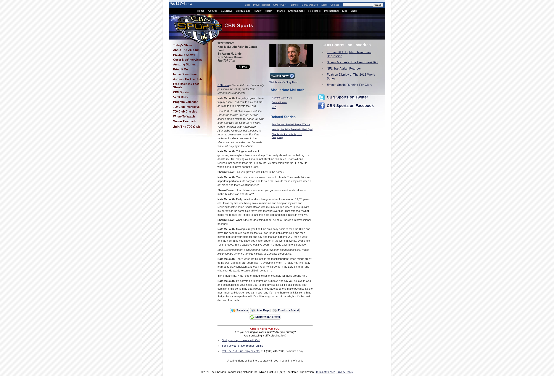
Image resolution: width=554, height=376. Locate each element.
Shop (354, 11)
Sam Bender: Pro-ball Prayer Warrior (291, 124)
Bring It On (180, 69)
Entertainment (296, 11)
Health (268, 11)
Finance (280, 11)
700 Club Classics (185, 111)
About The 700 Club (186, 50)
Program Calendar (185, 101)
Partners (294, 4)
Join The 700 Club (186, 127)
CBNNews (226, 11)
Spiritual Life (243, 11)
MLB (274, 107)
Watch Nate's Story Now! (283, 82)
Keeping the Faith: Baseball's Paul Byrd (292, 129)
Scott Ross (180, 97)
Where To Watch (184, 116)
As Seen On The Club (187, 79)
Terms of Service (325, 372)
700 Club (212, 11)
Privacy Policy (345, 372)
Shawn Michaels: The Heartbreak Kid (352, 62)
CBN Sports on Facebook (350, 105)
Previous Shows (184, 55)
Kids (344, 11)
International (331, 11)
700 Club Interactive (186, 106)
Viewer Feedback (184, 121)
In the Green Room (185, 74)
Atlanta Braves (279, 102)
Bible (247, 4)
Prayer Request (261, 4)
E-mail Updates (310, 4)
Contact (334, 4)
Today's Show (182, 45)
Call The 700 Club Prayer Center (241, 351)
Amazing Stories (184, 64)
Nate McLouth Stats (282, 97)
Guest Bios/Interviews (187, 59)
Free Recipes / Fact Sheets (186, 85)
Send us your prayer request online (242, 345)
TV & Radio (314, 11)
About (324, 4)
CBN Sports (181, 92)
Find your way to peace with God (241, 340)
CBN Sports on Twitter (347, 97)
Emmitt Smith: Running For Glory (349, 84)
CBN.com (223, 85)
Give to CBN (279, 4)
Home (200, 11)
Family (257, 11)
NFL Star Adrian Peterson (344, 68)
